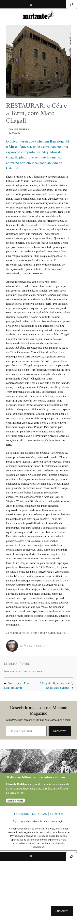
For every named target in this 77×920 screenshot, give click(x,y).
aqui (65, 633)
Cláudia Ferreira (18, 129)
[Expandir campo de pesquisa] (71, 4)
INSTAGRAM (39, 813)
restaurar (37, 671)
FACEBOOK (21, 813)
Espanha (24, 671)
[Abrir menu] (31, 4)
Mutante (27, 633)
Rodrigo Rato (25, 784)
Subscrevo (59, 731)
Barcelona (10, 671)
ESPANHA (10, 663)
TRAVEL (24, 663)
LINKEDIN (56, 813)
